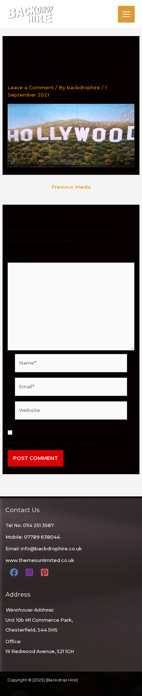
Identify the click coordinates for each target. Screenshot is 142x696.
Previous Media (71, 187)
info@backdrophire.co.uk (51, 548)
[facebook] (15, 572)
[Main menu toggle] (126, 14)
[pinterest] (45, 572)
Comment (22, 257)
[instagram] (30, 572)
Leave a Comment (31, 87)
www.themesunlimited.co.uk (39, 560)
